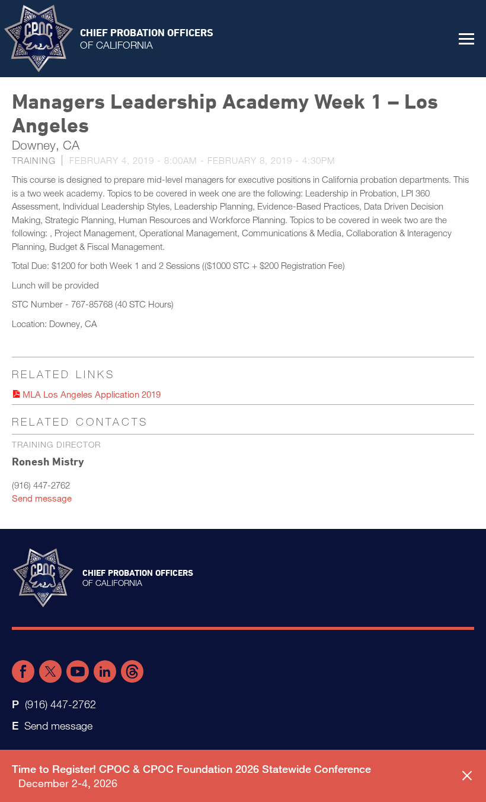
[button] (466, 38)
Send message (42, 498)
